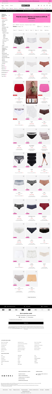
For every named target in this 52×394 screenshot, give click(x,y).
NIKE (2, 364)
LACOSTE (2, 358)
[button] (40, 26)
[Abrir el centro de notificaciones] (44, 5)
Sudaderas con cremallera (38, 345)
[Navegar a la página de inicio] (6, 372)
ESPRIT (35, 361)
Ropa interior (22, 24)
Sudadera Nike (3, 348)
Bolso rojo (2, 351)
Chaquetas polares (21, 345)
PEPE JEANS (20, 364)
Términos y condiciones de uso (34, 389)
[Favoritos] (47, 5)
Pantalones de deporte (21, 348)
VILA (35, 355)
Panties (34, 24)
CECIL (19, 359)
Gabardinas (3, 346)
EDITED (19, 361)
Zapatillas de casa (21, 342)
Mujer (3, 5)
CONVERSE (36, 362)
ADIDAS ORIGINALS (37, 358)
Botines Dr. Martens (37, 348)
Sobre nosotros (5, 389)
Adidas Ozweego (3, 349)
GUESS (19, 362)
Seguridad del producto (26, 391)
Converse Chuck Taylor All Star (22, 343)
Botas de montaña (4, 343)
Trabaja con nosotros (16, 389)
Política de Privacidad (11, 327)
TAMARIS (35, 359)
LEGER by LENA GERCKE (5, 361)
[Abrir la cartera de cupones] (38, 5)
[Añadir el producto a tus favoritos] (23, 34)
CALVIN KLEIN (3, 359)
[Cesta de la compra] (49, 5)
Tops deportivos (3, 345)
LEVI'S (19, 358)
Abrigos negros (36, 346)
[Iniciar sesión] (41, 5)
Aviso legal (41, 389)
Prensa (10, 389)
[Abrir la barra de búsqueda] (49, 8)
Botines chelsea (36, 349)
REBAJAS (17, 24)
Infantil (11, 5)
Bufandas (19, 351)
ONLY (2, 355)
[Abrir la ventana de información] (49, 1)
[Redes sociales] (2, 375)
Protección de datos (24, 389)
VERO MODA (20, 355)
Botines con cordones (21, 346)
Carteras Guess (36, 343)
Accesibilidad (47, 389)
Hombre (6, 5)
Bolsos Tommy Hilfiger (4, 342)
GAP (2, 362)
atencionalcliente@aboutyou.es (17, 328)
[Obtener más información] (19, 55)
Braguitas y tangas (28, 24)
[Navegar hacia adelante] (47, 8)
